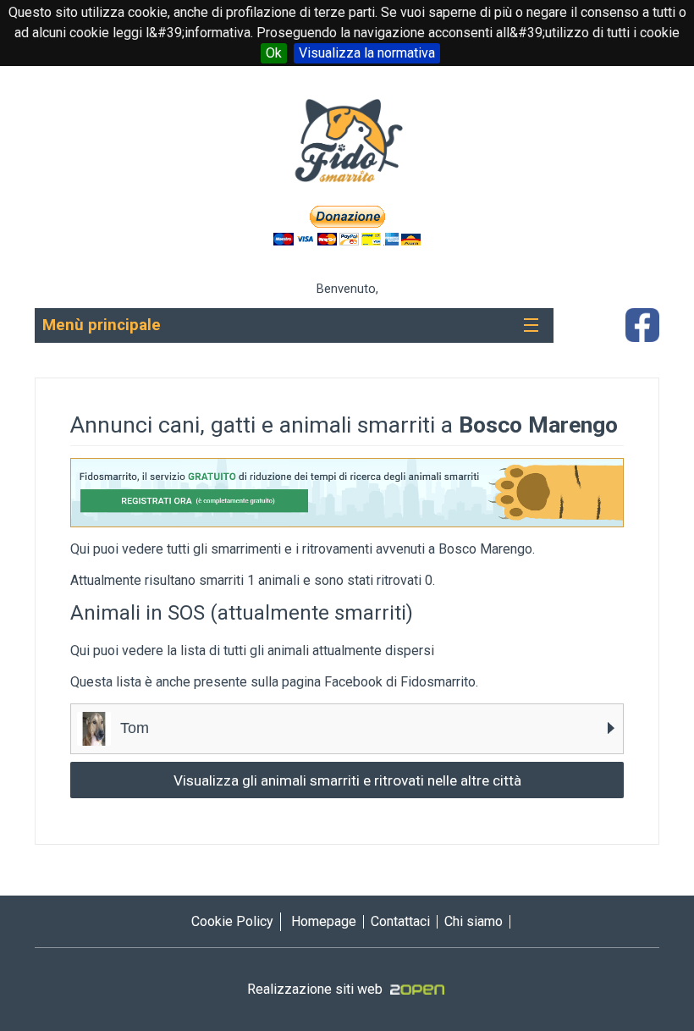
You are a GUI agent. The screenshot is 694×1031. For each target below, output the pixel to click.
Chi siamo (473, 921)
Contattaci (400, 921)
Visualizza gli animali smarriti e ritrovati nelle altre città (347, 780)
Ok (274, 53)
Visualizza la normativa (367, 53)
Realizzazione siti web (315, 989)
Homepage (323, 921)
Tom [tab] (132, 727)
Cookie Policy (232, 921)
